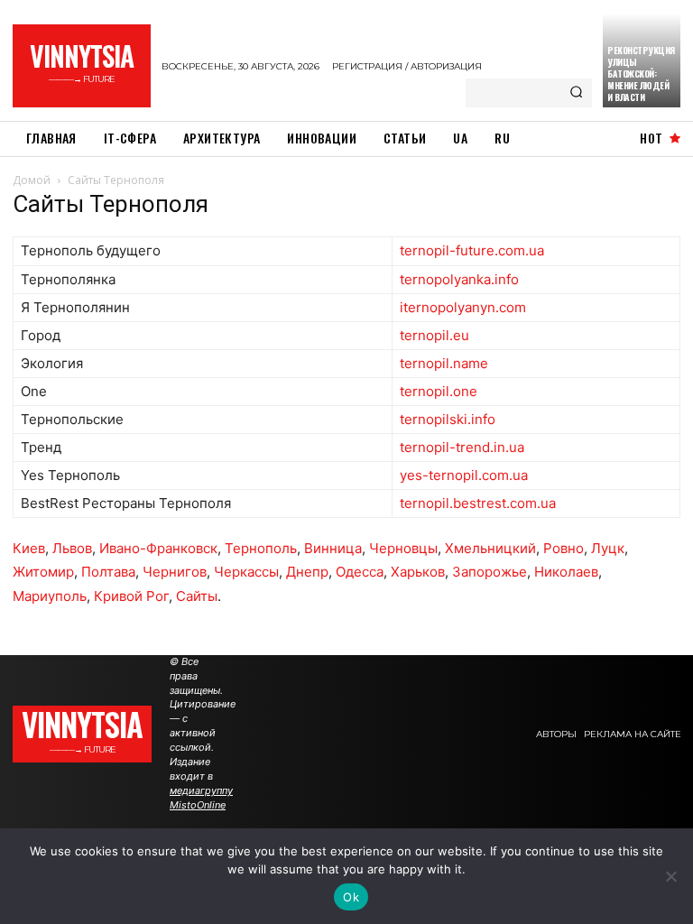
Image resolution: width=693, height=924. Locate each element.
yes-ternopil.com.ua (464, 475)
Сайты (196, 596)
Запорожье (489, 571)
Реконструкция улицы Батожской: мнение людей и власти (641, 73)
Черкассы (246, 571)
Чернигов (175, 571)
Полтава (108, 571)
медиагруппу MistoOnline (201, 797)
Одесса (359, 571)
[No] (670, 876)
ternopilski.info (447, 419)
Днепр (307, 571)
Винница (333, 548)
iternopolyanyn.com (463, 307)
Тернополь (261, 548)
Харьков (418, 571)
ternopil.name (444, 363)
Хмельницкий (490, 548)
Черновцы (403, 548)
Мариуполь (50, 596)
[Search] (576, 93)
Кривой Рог (131, 596)
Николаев (566, 571)
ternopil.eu (434, 335)
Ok (351, 897)
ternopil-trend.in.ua (462, 447)
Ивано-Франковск (158, 548)
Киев (29, 548)
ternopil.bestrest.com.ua (478, 503)
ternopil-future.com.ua (472, 250)
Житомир (43, 571)
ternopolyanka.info (459, 279)
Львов (72, 548)
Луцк (607, 548)
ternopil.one (438, 391)
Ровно (563, 548)
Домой (32, 180)
